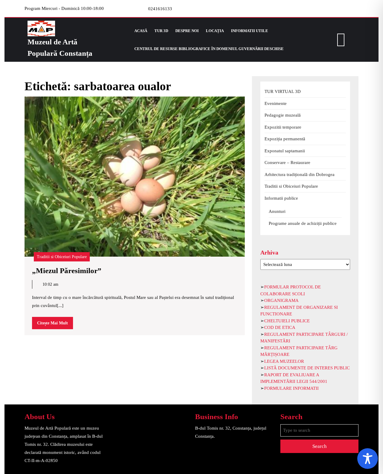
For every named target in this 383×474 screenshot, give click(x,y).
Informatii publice (281, 198)
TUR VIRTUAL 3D (283, 91)
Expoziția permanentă (285, 138)
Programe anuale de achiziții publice (303, 223)
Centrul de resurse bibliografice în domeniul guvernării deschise (209, 48)
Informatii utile (249, 30)
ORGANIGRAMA (281, 300)
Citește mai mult (55, 324)
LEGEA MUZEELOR (284, 361)
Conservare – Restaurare (287, 162)
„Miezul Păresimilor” (66, 271)
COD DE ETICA (279, 327)
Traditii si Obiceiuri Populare (62, 257)
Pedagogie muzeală (283, 115)
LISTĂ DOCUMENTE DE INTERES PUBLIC (307, 367)
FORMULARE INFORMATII (291, 388)
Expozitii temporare (283, 127)
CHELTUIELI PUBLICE (287, 320)
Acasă (140, 30)
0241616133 (160, 8)
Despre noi (187, 30)
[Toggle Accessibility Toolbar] (368, 459)
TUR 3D (161, 30)
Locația (215, 30)
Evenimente (276, 103)
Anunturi (277, 211)
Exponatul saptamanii (285, 150)
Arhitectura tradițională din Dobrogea (300, 174)
